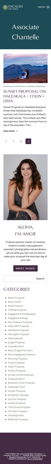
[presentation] (25, 68)
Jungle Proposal (16, 342)
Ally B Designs (35, 459)
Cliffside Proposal (17, 309)
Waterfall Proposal (18, 419)
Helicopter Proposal (18, 334)
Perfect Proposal (17, 370)
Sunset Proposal (36, 86)
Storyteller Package (18, 395)
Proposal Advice (16, 378)
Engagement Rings (18, 318)
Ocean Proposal (16, 362)
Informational (15, 338)
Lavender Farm (16, 346)
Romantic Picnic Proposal (21, 382)
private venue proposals (21, 374)
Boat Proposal (15, 305)
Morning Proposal (17, 358)
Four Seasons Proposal (20, 322)
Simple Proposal (16, 391)
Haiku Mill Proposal (18, 326)
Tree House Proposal (19, 407)
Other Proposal (16, 366)
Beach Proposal (16, 297)
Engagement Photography (22, 314)
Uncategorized (15, 415)
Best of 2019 (14, 301)
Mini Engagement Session (22, 354)
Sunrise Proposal (17, 399)
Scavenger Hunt (16, 386)
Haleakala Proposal (14, 86)
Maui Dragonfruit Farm (20, 350)
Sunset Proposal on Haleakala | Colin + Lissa (24, 96)
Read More (10, 131)
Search (40, 278)
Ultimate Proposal (17, 411)
